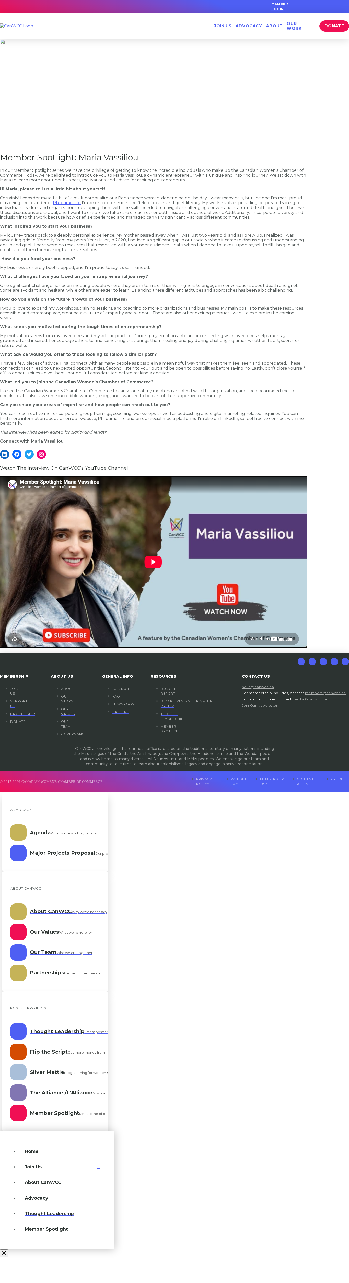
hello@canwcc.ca (258, 687)
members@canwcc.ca (325, 693)
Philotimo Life (67, 202)
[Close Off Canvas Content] (4, 1253)
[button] (249, 25)
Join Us (222, 25)
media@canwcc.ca (310, 699)
